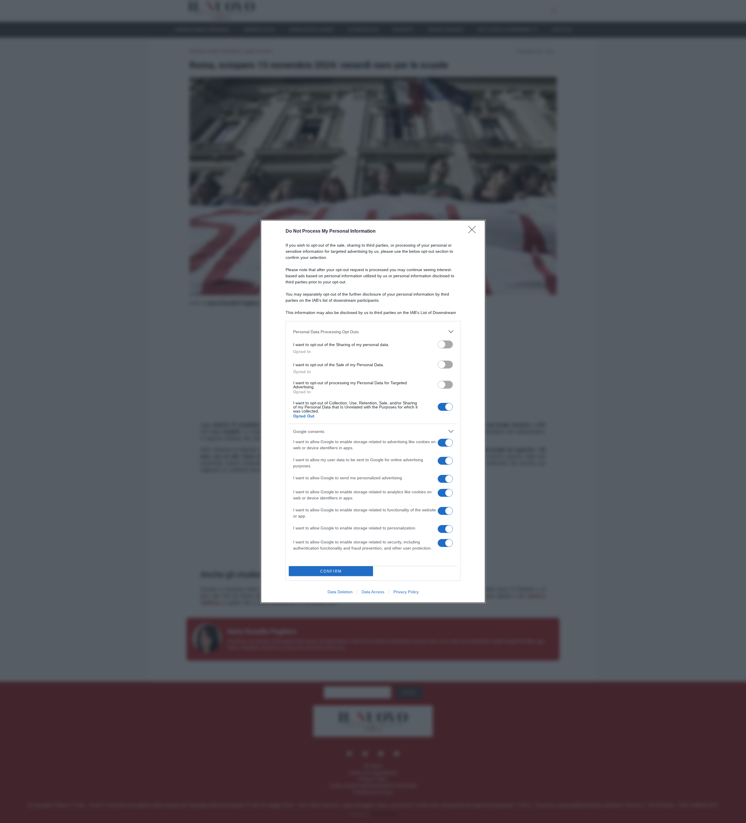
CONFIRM (331, 571)
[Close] (473, 231)
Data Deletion (340, 591)
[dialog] (373, 411)
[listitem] (373, 332)
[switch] (445, 344)
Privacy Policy (406, 591)
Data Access (373, 591)
